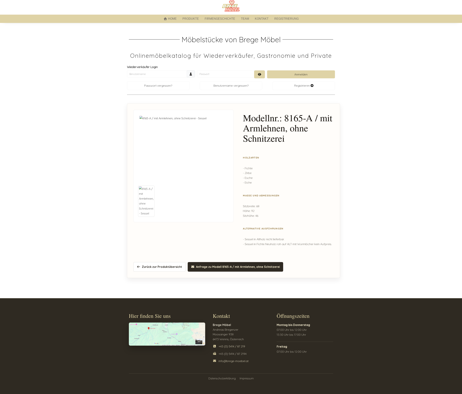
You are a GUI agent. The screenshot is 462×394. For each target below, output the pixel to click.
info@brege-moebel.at (234, 361)
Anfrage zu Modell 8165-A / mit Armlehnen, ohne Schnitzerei (238, 267)
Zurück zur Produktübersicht (162, 267)
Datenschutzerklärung (222, 378)
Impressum (247, 378)
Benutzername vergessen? (231, 85)
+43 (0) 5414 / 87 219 (232, 346)
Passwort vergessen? (158, 85)
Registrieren (302, 85)
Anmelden (301, 74)
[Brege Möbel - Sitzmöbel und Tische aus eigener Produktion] (231, 6)
